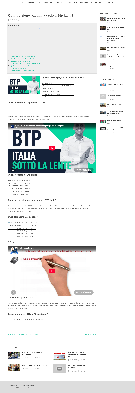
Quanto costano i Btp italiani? (20, 61)
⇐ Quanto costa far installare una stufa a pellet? (23, 334)
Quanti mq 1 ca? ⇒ (90, 334)
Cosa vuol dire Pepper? (114, 120)
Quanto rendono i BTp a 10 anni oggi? (23, 70)
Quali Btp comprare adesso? (20, 66)
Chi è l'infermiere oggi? (114, 104)
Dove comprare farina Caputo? (35, 365)
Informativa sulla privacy (24, 388)
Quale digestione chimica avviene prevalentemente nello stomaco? (117, 86)
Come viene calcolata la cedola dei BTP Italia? (25, 63)
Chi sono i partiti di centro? (116, 47)
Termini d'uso (11, 388)
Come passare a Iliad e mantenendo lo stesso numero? (77, 355)
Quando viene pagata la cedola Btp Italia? (24, 56)
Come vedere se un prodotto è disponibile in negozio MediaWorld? (116, 38)
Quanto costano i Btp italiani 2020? (22, 59)
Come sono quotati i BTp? (19, 68)
